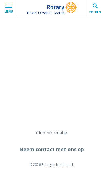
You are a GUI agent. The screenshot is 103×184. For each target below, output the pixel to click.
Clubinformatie (51, 133)
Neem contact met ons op (51, 149)
